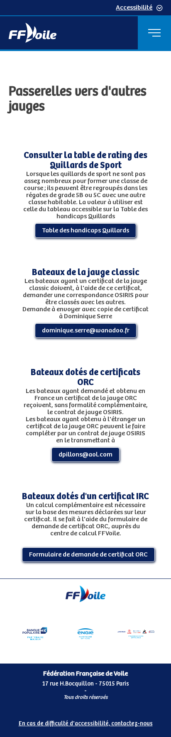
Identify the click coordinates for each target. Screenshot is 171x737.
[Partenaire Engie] (85, 633)
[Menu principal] (154, 32)
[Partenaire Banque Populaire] (35, 633)
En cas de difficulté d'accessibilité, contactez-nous (86, 723)
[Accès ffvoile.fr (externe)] (32, 33)
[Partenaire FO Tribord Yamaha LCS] (136, 633)
